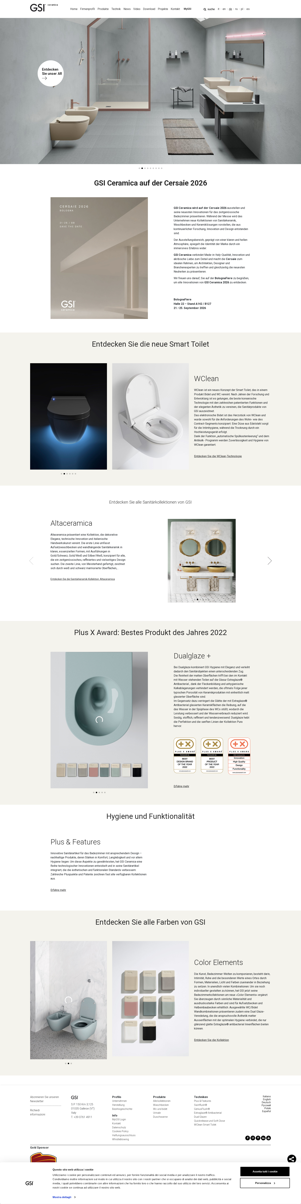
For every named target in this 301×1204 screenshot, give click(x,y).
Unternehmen (119, 1101)
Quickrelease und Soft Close (209, 1120)
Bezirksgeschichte (122, 1109)
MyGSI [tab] (187, 8)
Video (136, 9)
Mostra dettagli (62, 1197)
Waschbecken (161, 1105)
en (224, 9)
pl (242, 9)
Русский (266, 1105)
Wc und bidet (160, 1109)
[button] (139, 168)
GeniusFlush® (202, 1109)
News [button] (127, 9)
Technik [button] (116, 9)
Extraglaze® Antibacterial (208, 1112)
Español (266, 1111)
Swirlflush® (200, 1105)
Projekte (163, 9)
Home (74, 9)
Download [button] (149, 9)
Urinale (157, 1112)
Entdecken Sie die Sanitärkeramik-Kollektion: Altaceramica (83, 579)
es (248, 9)
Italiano (267, 1096)
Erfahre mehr (181, 786)
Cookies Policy (120, 1131)
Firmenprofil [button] (87, 9)
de (230, 9)
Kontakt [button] (175, 9)
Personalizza (263, 1182)
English (267, 1099)
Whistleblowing (120, 1139)
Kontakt (116, 1123)
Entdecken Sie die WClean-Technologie (218, 456)
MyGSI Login (119, 1119)
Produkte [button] (103, 9)
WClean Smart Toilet (205, 1124)
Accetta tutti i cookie (265, 1171)
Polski (267, 1108)
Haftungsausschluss (124, 1135)
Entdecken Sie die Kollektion (211, 1040)
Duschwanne (160, 1116)
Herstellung (118, 1105)
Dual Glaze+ (200, 1116)
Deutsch (266, 1102)
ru (236, 9)
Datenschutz (119, 1127)
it (218, 9)
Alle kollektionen (162, 1101)
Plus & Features (202, 1101)
